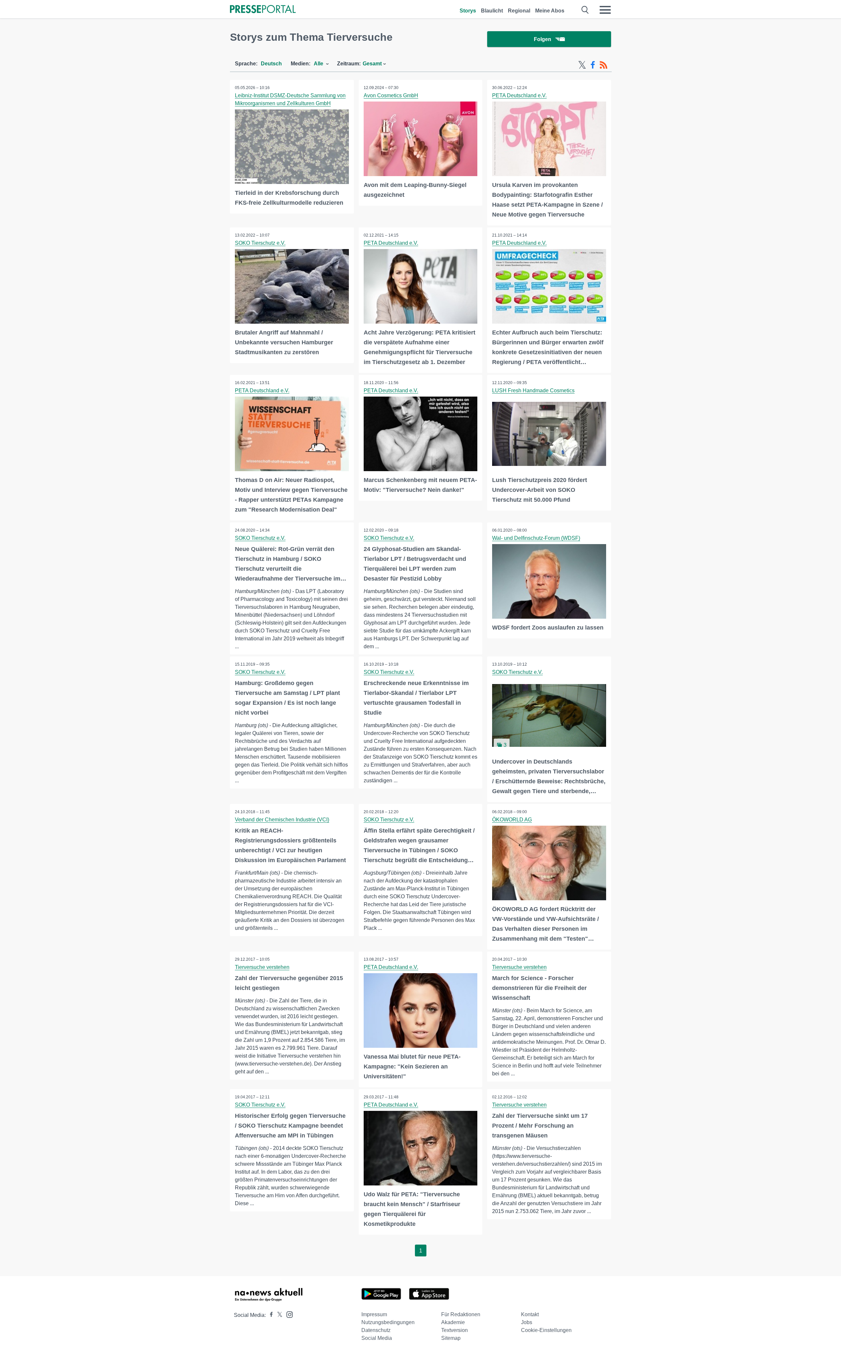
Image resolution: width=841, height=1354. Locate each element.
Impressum (374, 1314)
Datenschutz (376, 1330)
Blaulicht (492, 10)
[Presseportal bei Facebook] (269, 1315)
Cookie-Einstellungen (546, 1330)
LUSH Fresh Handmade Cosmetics (533, 390)
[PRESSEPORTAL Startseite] (263, 9)
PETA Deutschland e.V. (519, 95)
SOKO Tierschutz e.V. (260, 243)
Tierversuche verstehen (262, 967)
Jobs (526, 1322)
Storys (468, 10)
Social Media (376, 1338)
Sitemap (451, 1338)
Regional (519, 10)
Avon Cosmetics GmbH (391, 95)
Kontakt (530, 1314)
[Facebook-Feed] (592, 65)
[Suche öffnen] (585, 9)
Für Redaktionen (460, 1314)
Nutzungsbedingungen (388, 1322)
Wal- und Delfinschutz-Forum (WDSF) (536, 538)
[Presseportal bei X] (278, 1315)
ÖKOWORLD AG (512, 819)
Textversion (454, 1330)
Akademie (453, 1322)
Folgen (542, 39)
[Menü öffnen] (605, 9)
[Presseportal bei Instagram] (288, 1314)
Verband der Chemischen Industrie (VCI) (282, 819)
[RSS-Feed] (603, 65)
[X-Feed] (582, 65)
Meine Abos (549, 10)
